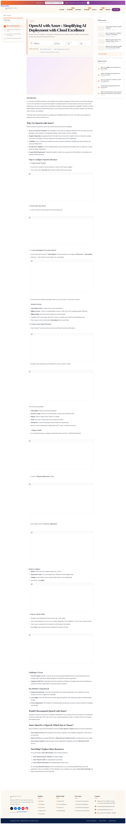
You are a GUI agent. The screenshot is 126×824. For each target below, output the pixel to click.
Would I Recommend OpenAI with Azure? (62, 49)
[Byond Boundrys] (22, 812)
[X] (11, 808)
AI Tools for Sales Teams (82, 810)
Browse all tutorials (110, 53)
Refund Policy (112, 820)
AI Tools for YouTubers (82, 801)
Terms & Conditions (91, 820)
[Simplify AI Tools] (17, 9)
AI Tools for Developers (82, 807)
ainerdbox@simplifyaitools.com (105, 806)
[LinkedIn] (19, 808)
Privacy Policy (102, 820)
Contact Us (42, 814)
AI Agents (41, 804)
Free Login (116, 9)
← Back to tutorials (6, 15)
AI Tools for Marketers (82, 804)
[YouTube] (23, 808)
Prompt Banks (61, 810)
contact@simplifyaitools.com (105, 809)
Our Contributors (62, 804)
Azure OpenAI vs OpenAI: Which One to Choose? (49, 52)
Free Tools (42, 807)
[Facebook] (15, 808)
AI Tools (41, 801)
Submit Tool (42, 810)
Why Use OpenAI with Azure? (45, 49)
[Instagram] (26, 808)
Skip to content (5, 5)
